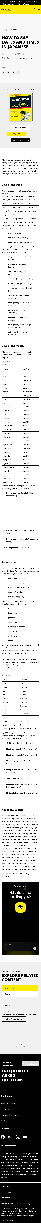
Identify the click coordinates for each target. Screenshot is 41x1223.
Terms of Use (6, 1186)
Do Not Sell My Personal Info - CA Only (15, 1203)
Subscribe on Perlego (20, 140)
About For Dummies (8, 1104)
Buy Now (16, 134)
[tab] (20, 988)
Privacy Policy (6, 1192)
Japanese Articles (12, 30)
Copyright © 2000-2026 (9, 1208)
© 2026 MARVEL (7, 1220)
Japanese (6, 876)
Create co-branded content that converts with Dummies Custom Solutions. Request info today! (20, 2)
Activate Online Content (9, 1115)
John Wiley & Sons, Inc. (29, 1208)
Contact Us (5, 1109)
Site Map (4, 1121)
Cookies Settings (7, 1198)
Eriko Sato (6, 58)
